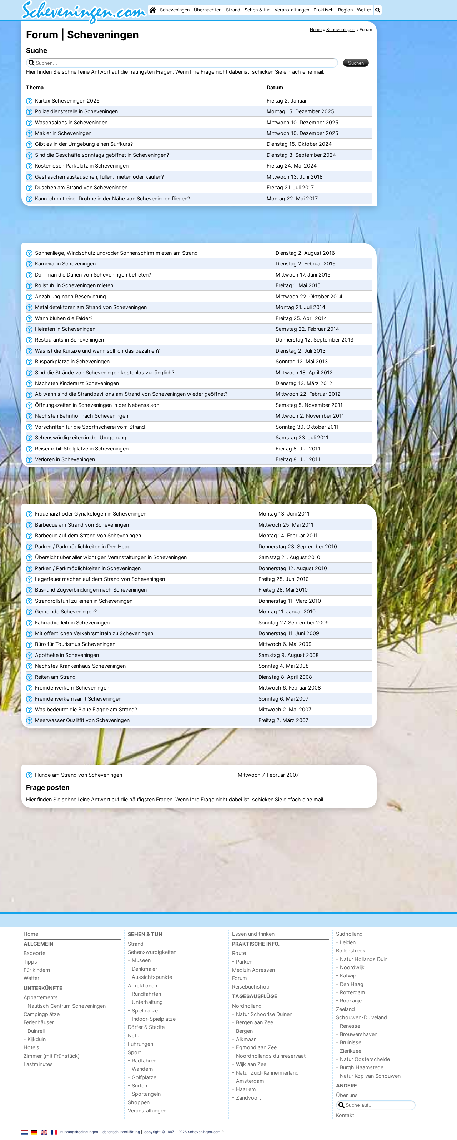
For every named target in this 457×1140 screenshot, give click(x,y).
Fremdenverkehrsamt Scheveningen (77, 699)
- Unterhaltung (145, 1002)
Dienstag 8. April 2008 (285, 677)
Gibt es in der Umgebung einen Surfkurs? (83, 144)
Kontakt (345, 1115)
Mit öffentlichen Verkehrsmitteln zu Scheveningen (93, 633)
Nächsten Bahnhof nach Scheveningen (81, 416)
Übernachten (207, 10)
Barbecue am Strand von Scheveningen (81, 525)
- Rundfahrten (144, 994)
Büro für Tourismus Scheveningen (74, 644)
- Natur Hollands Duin (361, 959)
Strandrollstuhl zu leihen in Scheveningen (83, 601)
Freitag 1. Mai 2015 (298, 285)
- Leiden (346, 942)
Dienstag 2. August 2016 (305, 253)
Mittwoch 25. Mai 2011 (285, 525)
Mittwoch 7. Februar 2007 (268, 775)
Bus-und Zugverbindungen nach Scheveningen (90, 590)
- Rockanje (349, 1000)
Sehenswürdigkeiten (152, 952)
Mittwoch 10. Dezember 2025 (302, 122)
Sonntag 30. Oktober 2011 (307, 427)
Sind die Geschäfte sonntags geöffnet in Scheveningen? (101, 155)
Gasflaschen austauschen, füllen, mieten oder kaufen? (99, 177)
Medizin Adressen (253, 970)
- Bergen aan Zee (252, 1022)
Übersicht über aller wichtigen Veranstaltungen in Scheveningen (110, 557)
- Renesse (348, 1026)
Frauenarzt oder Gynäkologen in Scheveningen (90, 514)
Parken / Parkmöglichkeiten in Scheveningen (87, 568)
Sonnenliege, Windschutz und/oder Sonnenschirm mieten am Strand (116, 253)
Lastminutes (38, 1064)
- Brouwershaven (356, 1034)
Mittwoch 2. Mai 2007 (284, 709)
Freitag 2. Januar (287, 101)
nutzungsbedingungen (79, 1132)
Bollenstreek (350, 950)
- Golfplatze (142, 1077)
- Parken (242, 962)
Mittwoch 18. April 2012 (304, 372)
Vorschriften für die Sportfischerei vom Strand (89, 427)
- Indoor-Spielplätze (152, 1019)
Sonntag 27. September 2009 (293, 622)
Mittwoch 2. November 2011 (310, 416)
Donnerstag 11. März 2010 (289, 601)
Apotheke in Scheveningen (66, 655)
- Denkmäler (142, 969)
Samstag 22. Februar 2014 (307, 329)
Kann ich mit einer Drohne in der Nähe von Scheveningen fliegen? (112, 198)
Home (31, 934)
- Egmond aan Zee (254, 1047)
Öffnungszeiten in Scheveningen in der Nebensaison (96, 405)
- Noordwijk (350, 967)
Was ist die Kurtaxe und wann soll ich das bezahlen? (97, 351)
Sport (134, 1052)
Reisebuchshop (251, 987)
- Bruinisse (348, 1042)
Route (239, 953)
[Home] (153, 10)
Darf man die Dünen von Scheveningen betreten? (92, 275)
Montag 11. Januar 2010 (287, 611)
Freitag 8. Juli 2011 (298, 448)
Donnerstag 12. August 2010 (292, 568)
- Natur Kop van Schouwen (368, 1076)
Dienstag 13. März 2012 (304, 383)
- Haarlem (244, 1089)
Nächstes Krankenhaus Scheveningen (80, 666)
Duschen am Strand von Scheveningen (80, 187)
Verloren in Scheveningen (64, 459)
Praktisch (323, 10)
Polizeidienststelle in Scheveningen (76, 111)
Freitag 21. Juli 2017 (290, 187)
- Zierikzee (348, 1051)
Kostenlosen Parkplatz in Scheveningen (81, 166)
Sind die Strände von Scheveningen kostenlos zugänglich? (104, 372)
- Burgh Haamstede (359, 1067)
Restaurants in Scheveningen (69, 340)
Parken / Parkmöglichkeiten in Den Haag (82, 546)
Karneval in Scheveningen (65, 263)
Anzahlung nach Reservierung (70, 296)
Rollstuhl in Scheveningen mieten (73, 285)
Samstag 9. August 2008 (288, 655)
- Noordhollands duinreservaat (269, 1056)
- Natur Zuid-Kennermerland (265, 1073)
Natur (134, 1035)
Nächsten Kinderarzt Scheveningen (76, 383)
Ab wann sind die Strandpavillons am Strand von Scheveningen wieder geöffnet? (130, 394)
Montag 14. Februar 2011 (288, 535)
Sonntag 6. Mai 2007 (283, 699)
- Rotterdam (350, 992)
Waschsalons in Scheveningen (70, 122)
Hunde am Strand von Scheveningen (78, 775)
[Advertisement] (407, 186)
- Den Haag (349, 984)
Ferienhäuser (39, 1022)
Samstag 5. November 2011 (309, 405)
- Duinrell (34, 1031)
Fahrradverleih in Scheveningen (72, 622)
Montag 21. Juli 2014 (300, 307)
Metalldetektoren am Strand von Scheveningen (90, 307)
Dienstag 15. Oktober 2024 (299, 144)
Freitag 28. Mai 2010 (283, 590)
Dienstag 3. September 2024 (301, 155)
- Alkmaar (244, 1039)
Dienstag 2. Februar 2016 (306, 263)
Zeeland (345, 1009)
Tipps (30, 962)
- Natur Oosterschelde (363, 1059)
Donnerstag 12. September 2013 (314, 340)
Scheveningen (175, 10)
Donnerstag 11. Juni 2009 (288, 633)
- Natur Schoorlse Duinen (262, 1014)
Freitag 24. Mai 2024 (292, 166)
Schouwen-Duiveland (361, 1017)
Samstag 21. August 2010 (289, 557)
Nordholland (247, 1006)
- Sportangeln (144, 1094)
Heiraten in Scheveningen (64, 329)
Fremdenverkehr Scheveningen (71, 688)
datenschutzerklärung (121, 1132)
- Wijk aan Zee (249, 1064)
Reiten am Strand (55, 677)
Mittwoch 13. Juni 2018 (295, 177)
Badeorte (34, 953)
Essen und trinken (253, 934)
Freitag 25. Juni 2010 (283, 579)
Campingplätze (42, 1014)
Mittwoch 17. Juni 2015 (303, 275)
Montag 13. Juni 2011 (284, 514)
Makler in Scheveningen (62, 133)
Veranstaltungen (292, 10)
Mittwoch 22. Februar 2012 (308, 394)
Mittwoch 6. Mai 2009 (285, 644)
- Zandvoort (246, 1098)
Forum (239, 978)
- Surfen (137, 1085)
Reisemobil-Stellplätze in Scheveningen (81, 448)
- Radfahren (142, 1060)
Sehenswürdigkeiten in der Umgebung (80, 437)
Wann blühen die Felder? (63, 318)
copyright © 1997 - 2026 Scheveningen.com (182, 1132)
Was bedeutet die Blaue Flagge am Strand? (85, 709)
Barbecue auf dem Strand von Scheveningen (87, 535)
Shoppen (139, 1102)
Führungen (140, 1044)
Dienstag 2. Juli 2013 (301, 351)
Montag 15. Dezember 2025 (300, 111)
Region (345, 10)
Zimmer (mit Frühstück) (52, 1056)
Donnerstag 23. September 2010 (297, 546)
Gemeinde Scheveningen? (65, 611)
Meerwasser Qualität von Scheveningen (82, 720)
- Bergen (242, 1031)
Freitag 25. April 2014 (301, 318)
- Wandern (140, 1069)
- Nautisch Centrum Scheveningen (65, 1006)
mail (318, 72)
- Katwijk (346, 975)
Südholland (349, 934)
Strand (233, 10)
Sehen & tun (257, 10)
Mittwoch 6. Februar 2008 (289, 688)
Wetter (364, 10)
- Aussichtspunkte (150, 977)
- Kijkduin (35, 1039)
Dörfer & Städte (146, 1027)
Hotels (31, 1047)
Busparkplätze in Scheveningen (72, 361)
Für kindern (37, 970)
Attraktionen (142, 985)
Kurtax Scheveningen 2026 (67, 101)
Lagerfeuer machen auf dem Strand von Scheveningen (99, 579)
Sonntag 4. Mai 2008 (283, 666)
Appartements (41, 997)
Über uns (347, 1095)
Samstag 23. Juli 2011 (302, 437)
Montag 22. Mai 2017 (292, 198)
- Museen (139, 960)
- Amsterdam (248, 1081)
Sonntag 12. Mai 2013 (302, 361)
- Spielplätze (143, 1010)
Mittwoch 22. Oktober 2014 (309, 296)
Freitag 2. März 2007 (283, 720)
